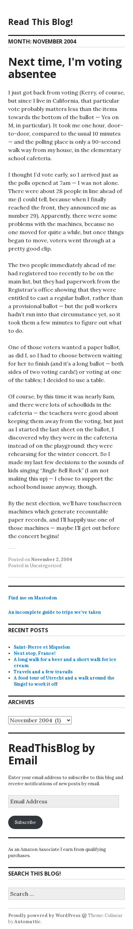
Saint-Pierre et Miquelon (42, 647)
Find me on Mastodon (32, 598)
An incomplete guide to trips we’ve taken (54, 612)
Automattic (27, 922)
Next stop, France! (35, 653)
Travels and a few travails (43, 672)
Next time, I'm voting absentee (65, 67)
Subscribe (25, 822)
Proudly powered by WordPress (44, 915)
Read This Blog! (40, 21)
